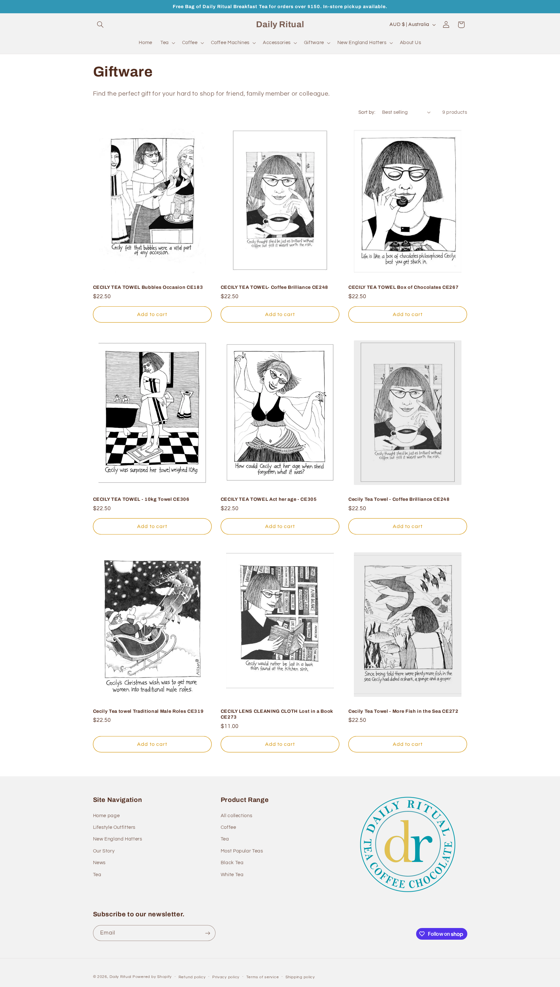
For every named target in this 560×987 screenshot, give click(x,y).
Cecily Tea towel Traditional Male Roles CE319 (148, 711)
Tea (97, 874)
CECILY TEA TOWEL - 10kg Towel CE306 (141, 499)
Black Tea (232, 862)
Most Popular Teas (242, 851)
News (99, 862)
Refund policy (192, 977)
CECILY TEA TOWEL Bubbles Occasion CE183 (148, 287)
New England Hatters (117, 839)
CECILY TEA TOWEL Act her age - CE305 (269, 499)
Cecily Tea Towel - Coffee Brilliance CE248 (399, 499)
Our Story (104, 851)
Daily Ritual (121, 977)
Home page (106, 815)
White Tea (232, 874)
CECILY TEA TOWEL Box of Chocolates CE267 (403, 287)
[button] (100, 24)
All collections (236, 815)
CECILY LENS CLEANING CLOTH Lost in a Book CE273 (277, 714)
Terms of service (262, 977)
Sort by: (366, 112)
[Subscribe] (207, 933)
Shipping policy (300, 977)
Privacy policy (225, 977)
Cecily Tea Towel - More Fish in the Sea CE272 (403, 711)
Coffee (228, 827)
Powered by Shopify (152, 977)
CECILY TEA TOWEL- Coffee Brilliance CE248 (274, 287)
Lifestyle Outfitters (114, 827)
